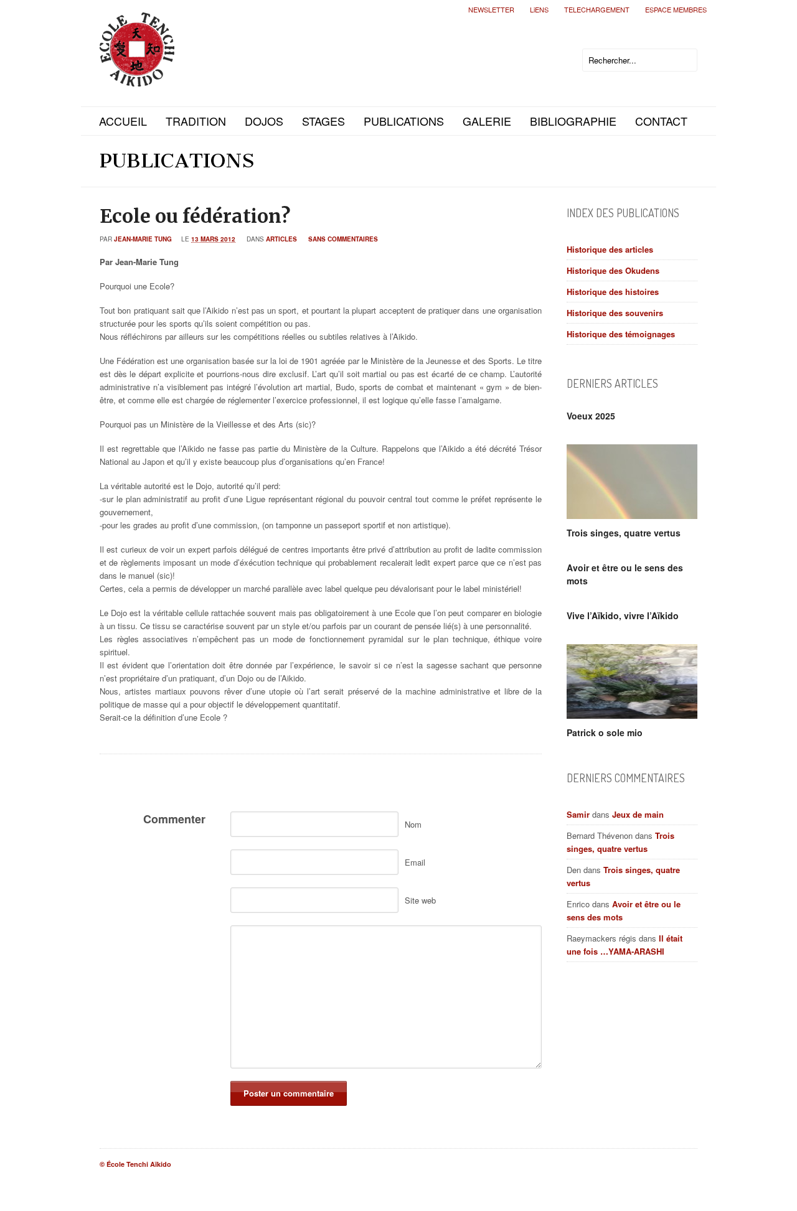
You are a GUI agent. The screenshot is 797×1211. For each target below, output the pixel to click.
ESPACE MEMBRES (676, 9)
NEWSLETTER (491, 9)
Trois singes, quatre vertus (624, 532)
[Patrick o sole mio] (632, 681)
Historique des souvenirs (615, 313)
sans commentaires (343, 239)
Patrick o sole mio (605, 732)
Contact (661, 121)
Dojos (264, 121)
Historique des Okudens (613, 270)
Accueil (123, 121)
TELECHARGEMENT (597, 9)
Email (415, 862)
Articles (281, 239)
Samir (578, 814)
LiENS (539, 9)
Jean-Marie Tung (143, 239)
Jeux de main (638, 814)
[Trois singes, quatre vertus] (632, 481)
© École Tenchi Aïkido (135, 1164)
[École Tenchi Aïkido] (137, 76)
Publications (404, 121)
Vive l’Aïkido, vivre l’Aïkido (623, 615)
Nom (413, 824)
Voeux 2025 (591, 415)
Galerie (487, 121)
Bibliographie (573, 121)
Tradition (196, 121)
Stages (323, 121)
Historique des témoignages (621, 334)
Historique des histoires (613, 291)
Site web (420, 900)
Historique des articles (610, 249)
